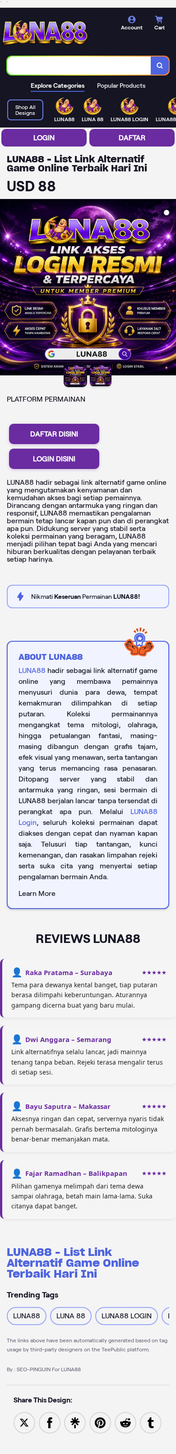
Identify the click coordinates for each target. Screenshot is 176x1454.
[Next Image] (169, 288)
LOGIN (44, 138)
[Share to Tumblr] (151, 1422)
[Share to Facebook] (49, 1422)
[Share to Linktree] (75, 1422)
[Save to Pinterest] (100, 1422)
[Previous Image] (7, 288)
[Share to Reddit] (125, 1422)
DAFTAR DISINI (54, 434)
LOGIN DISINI (54, 459)
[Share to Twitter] (24, 1422)
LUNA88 (32, 670)
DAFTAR (132, 138)
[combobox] (79, 66)
